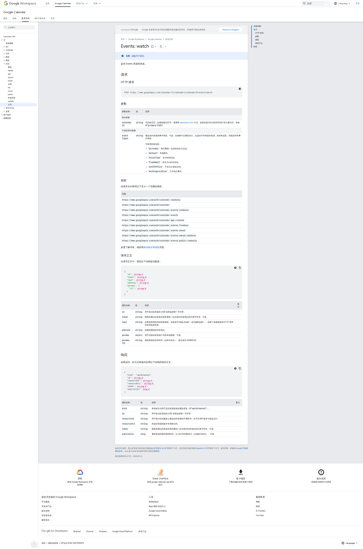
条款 (44, 543)
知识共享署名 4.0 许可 (159, 448)
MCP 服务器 (40, 18)
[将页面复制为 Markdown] (161, 46)
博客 (258, 502)
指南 (14, 18)
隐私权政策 (53, 543)
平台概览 (45, 502)
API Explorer (154, 515)
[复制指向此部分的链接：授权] (129, 180)
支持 (52, 18)
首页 (47, 3)
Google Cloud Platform (122, 531)
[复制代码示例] (240, 267)
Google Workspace (136, 39)
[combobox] (315, 3)
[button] (18, 40)
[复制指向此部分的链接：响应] (130, 355)
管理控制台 (154, 502)
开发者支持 (46, 515)
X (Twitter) (260, 511)
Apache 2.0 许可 (203, 448)
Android (77, 531)
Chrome (89, 531)
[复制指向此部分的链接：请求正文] (135, 255)
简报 (258, 506)
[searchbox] (19, 27)
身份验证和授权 (151, 247)
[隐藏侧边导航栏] (34, 544)
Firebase (103, 531)
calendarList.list (187, 122)
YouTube (260, 515)
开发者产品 (46, 506)
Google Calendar (63, 3)
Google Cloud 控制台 (158, 511)
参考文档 (25, 18)
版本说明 (45, 511)
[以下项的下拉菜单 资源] (100, 3)
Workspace (28, 3)
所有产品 (80, 3)
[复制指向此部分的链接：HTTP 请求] (137, 82)
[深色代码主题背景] (240, 89)
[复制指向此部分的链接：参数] (129, 104)
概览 (5, 18)
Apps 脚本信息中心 (157, 506)
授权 (134, 56)
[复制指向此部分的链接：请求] (130, 75)
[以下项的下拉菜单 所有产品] (87, 3)
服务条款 (45, 520)
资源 (95, 3)
